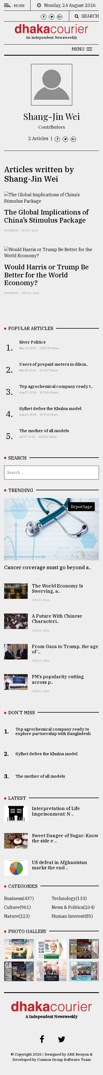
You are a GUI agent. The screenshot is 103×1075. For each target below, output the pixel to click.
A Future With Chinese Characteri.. (57, 618)
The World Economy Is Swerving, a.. (57, 588)
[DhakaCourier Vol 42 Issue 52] (84, 977)
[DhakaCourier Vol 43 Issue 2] (19, 977)
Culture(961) (17, 907)
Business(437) (19, 898)
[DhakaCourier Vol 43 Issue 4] (51, 955)
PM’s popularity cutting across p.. (58, 679)
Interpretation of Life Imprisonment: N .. (56, 811)
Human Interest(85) (72, 916)
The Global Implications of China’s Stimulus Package (46, 216)
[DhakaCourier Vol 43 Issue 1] (51, 977)
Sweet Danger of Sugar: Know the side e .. (65, 838)
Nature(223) (17, 916)
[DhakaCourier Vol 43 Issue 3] (84, 955)
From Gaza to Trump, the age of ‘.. (65, 649)
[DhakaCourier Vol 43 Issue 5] (19, 955)
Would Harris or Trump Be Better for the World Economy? (46, 274)
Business (11, 230)
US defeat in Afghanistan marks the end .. (59, 865)
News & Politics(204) (73, 907)
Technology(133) (69, 898)
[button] (82, 49)
